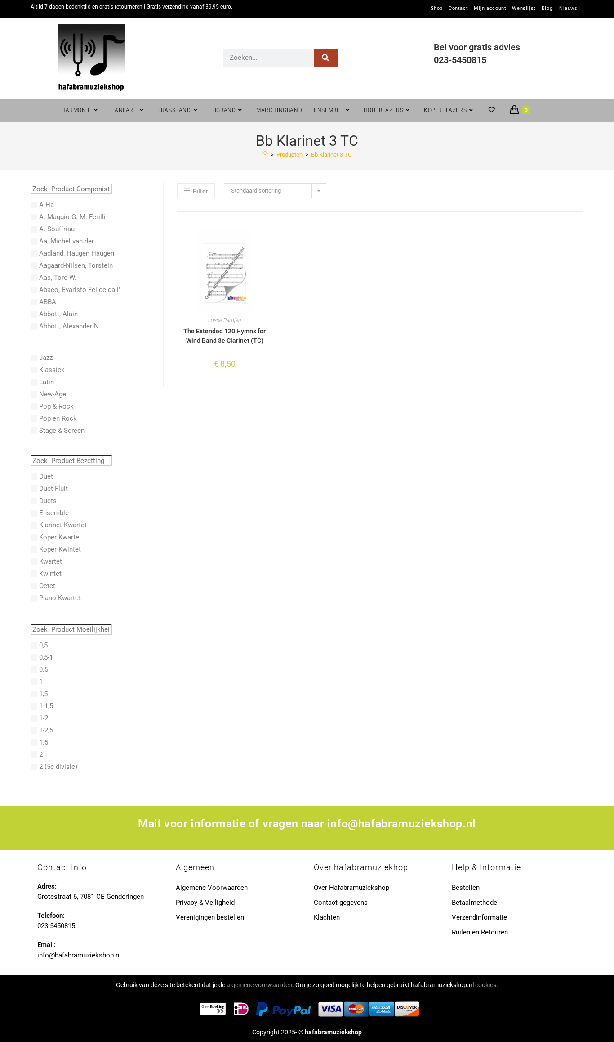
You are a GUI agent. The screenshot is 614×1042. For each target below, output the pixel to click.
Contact (458, 8)
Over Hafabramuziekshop (351, 888)
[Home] (265, 154)
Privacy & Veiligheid (205, 902)
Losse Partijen (224, 320)
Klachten (327, 917)
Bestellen (466, 888)
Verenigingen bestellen (210, 917)
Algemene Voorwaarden (212, 888)
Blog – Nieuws (560, 8)
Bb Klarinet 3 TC (331, 154)
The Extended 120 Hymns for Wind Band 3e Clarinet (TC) (224, 336)
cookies (485, 984)
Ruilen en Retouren (480, 932)
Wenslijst (523, 8)
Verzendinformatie (479, 917)
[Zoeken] (326, 58)
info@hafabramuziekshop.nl (401, 823)
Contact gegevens (341, 902)
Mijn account (490, 8)
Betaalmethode (474, 902)
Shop (437, 8)
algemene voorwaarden (259, 984)
